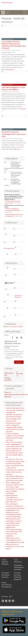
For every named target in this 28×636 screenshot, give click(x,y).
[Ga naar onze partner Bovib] (19, 242)
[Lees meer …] (11, 69)
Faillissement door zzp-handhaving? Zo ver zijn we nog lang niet (15, 546)
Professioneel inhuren (8, 39)
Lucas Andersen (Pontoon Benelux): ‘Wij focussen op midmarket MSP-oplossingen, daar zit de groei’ (14, 45)
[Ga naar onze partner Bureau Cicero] (9, 309)
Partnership (17, 573)
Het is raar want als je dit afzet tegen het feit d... (13, 202)
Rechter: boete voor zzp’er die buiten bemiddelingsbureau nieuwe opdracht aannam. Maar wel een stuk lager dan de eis (13, 166)
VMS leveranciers (19, 567)
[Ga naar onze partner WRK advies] (19, 316)
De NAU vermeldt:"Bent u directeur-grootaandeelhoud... (13, 210)
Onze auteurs (5, 573)
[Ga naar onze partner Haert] (9, 289)
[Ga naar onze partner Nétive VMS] (9, 296)
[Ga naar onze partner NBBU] (9, 303)
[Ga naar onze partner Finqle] (9, 228)
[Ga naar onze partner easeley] (19, 269)
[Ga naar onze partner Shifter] (9, 283)
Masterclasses (18, 562)
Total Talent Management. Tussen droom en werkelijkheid (13, 88)
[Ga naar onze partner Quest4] (9, 276)
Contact (4, 583)
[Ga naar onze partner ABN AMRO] (19, 283)
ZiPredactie (16, 92)
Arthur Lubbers (16, 50)
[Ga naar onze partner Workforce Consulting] (19, 276)
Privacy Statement (7, 587)
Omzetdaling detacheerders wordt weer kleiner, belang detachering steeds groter (14, 517)
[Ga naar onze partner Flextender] (19, 235)
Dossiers (4, 560)
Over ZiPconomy (6, 585)
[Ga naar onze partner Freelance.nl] (19, 296)
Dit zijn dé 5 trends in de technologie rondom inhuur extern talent (14, 134)
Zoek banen (5, 577)
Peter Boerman (18, 138)
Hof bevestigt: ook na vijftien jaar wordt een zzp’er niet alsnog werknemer (16, 174)
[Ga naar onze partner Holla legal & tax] (19, 289)
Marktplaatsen (18, 565)
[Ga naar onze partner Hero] (19, 255)
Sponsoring (17, 575)
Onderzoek (5, 562)
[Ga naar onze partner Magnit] (9, 242)
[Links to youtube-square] (7, 338)
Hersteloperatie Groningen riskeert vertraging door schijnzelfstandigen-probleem (12, 182)
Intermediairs (17, 569)
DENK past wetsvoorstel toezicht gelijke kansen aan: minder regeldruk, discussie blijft (15, 540)
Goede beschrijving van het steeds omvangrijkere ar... (14, 215)
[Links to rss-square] (21, 338)
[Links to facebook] (12, 338)
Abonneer (18, 362)
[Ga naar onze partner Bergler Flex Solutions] (9, 316)
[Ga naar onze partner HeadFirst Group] (19, 249)
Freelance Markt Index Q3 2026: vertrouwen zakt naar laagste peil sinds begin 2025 (15, 410)
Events (16, 560)
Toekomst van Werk (7, 85)
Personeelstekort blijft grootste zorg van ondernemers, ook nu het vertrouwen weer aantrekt (14, 478)
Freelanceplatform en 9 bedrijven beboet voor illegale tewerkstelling (15, 491)
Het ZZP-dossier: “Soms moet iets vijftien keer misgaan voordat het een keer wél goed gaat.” (15, 461)
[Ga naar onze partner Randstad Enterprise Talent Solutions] (9, 269)
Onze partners (6, 575)
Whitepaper (5, 564)
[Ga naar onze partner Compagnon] (9, 249)
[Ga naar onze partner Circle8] (9, 235)
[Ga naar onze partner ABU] (19, 303)
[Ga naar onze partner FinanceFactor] (19, 228)
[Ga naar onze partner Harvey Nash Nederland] (9, 255)
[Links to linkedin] (17, 338)
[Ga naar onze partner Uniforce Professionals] (19, 309)
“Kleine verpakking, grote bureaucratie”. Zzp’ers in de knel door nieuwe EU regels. (14, 485)
